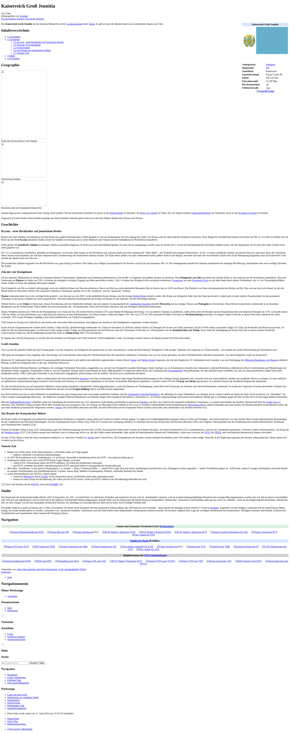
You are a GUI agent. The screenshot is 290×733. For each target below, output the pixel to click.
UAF (130, 549)
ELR (41, 532)
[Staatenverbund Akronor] (156, 561)
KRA (259, 561)
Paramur (84, 378)
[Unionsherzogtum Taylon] (216, 561)
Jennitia (23, 16)
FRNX (218, 432)
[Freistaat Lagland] (101, 546)
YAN (152, 535)
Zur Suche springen (34, 19)
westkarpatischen (75, 24)
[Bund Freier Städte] (40, 561)
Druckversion (13, 703)
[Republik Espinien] (245, 546)
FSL (115, 546)
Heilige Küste (116, 213)
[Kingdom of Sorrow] (152, 532)
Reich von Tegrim (148, 213)
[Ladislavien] (91, 561)
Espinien (214, 507)
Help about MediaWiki (18, 683)
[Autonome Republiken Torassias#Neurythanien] (276, 561)
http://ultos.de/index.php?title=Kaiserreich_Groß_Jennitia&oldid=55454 (51, 569)
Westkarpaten (166, 526)
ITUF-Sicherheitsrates (155, 555)
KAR (150, 546)
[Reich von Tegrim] (261, 532)
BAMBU (54, 484)
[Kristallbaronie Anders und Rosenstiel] (133, 546)
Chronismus (177, 280)
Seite (9, 608)
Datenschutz (13, 718)
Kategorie (6, 572)
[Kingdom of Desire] (115, 532)
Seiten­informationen (16, 708)
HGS (76, 561)
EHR (52, 546)
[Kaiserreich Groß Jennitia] (83, 532)
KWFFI (35, 484)
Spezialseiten (13, 700)
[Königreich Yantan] (140, 535)
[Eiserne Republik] (40, 546)
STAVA (171, 561)
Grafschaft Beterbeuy (201, 213)
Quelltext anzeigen (16, 636)
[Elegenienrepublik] (24, 532)
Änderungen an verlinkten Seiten (23, 697)
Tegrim (58, 407)
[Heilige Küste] (56, 532)
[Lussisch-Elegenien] (227, 532)
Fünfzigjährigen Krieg (20, 402)
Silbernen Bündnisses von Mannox (261, 360)
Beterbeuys (28, 476)
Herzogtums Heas (196, 404)
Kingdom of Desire (247, 213)
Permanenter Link (15, 705)
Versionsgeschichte (16, 639)
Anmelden (12, 596)
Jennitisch (270, 64)
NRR (227, 546)
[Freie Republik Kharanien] (70, 546)
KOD (132, 532)
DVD (207, 432)
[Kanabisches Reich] (13, 561)
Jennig (92, 24)
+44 (268, 88)
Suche (5, 656)
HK (67, 532)
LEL (245, 532)
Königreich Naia (200, 280)
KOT (204, 532)
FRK (85, 546)
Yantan (133, 360)
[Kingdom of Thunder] (188, 532)
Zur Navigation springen (13, 19)
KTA (203, 546)
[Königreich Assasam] (245, 561)
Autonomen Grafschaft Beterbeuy (143, 394)
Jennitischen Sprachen (140, 304)
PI (257, 546)
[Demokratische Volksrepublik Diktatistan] (13, 546)
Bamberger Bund (139, 541)
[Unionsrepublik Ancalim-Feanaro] (274, 546)
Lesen (10, 634)
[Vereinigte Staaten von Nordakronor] (188, 561)
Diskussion (12, 610)
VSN (200, 561)
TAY (229, 561)
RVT (275, 532)
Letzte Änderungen (16, 677)
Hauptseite (12, 675)
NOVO (143, 564)
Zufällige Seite (14, 680)
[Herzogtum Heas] (64, 561)
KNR (28, 561)
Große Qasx (272, 402)
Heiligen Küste (12, 432)
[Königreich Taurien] (193, 546)
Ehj (267, 68)
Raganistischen (175, 370)
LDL (104, 561)
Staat (9, 577)
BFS (49, 561)
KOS (168, 532)
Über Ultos (12, 721)
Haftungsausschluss (16, 724)
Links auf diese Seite (17, 694)
